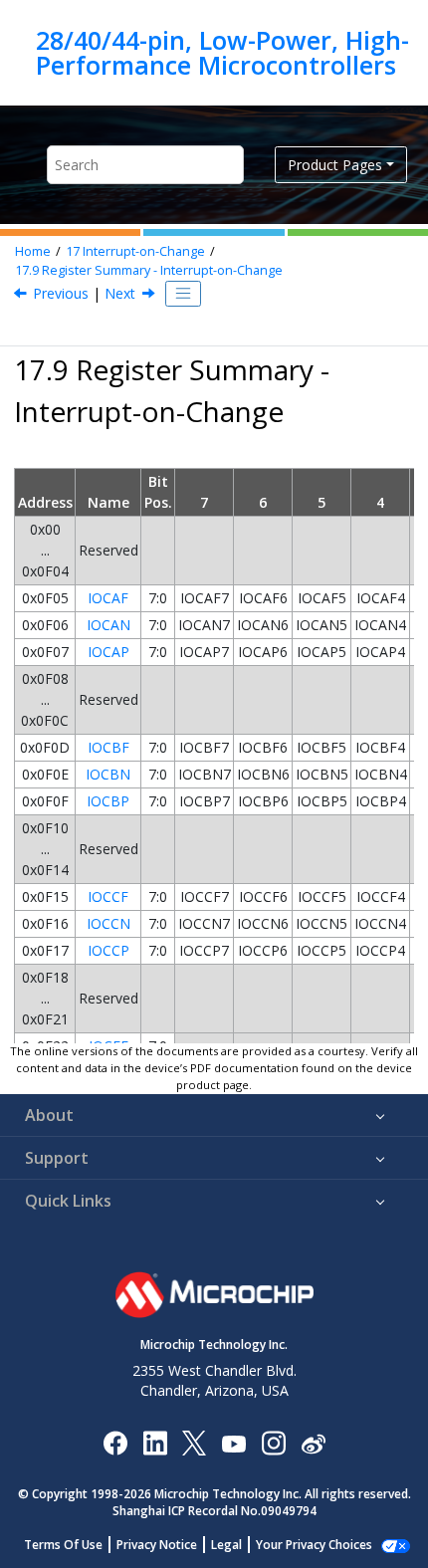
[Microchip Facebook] (115, 1442)
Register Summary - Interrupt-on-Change (149, 270)
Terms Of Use (63, 1544)
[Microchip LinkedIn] (154, 1442)
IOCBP (108, 800)
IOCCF (108, 896)
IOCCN (108, 923)
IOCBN (108, 774)
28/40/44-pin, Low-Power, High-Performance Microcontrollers (222, 52)
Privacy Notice (156, 1544)
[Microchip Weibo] (313, 1442)
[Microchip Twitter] (194, 1442)
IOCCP (108, 950)
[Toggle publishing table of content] (183, 294)
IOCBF (108, 747)
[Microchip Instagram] (273, 1442)
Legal (226, 1544)
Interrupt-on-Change (135, 251)
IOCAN (108, 624)
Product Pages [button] (335, 164)
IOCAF (108, 597)
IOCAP (108, 651)
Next (120, 293)
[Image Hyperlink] (233, 1442)
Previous (61, 293)
